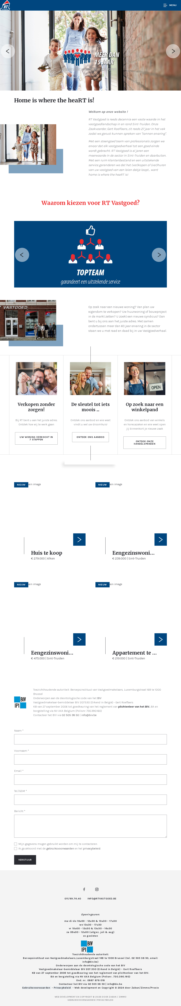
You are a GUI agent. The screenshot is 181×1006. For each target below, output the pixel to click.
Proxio (155, 987)
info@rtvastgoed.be (101, 898)
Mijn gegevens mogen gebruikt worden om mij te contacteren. (57, 844)
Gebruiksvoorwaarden (36, 987)
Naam (19, 730)
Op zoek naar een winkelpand (145, 407)
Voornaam (21, 750)
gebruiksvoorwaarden (60, 848)
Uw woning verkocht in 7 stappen (36, 438)
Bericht (19, 811)
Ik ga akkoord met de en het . (59, 848)
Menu (173, 5)
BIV (99, 698)
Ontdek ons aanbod (90, 437)
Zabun (135, 987)
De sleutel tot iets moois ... (90, 407)
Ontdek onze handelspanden (144, 442)
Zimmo (145, 987)
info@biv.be (89, 715)
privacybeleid (91, 848)
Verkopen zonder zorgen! (36, 407)
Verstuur (25, 859)
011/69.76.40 (73, 898)
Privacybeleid (63, 987)
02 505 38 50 (70, 715)
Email (19, 771)
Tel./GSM (20, 791)
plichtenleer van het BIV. (134, 706)
